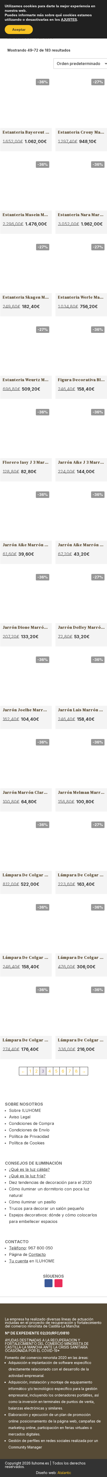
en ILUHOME (31, 1260)
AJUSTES (69, 20)
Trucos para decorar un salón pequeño (46, 1208)
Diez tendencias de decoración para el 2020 (50, 1182)
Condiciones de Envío (29, 1129)
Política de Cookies (27, 1142)
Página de (27, 1254)
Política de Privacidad (29, 1136)
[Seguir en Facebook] (49, 1283)
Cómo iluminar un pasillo (32, 1201)
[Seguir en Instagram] (58, 1283)
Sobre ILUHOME (25, 1110)
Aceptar (18, 30)
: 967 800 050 (31, 1247)
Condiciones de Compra (31, 1123)
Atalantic (64, 1472)
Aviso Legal (19, 1116)
